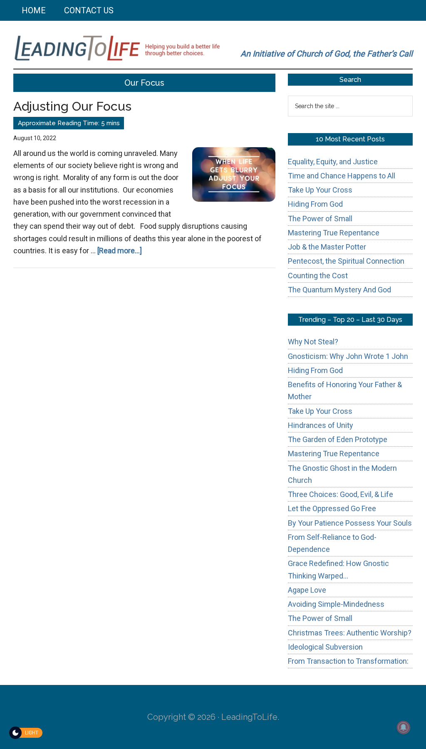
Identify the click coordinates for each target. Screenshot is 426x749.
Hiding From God (315, 204)
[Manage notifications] (403, 727)
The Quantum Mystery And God (339, 289)
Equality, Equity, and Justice (333, 161)
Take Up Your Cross (320, 189)
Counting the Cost (318, 275)
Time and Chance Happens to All (341, 175)
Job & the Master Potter (327, 246)
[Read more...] (119, 250)
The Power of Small (320, 218)
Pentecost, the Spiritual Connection (346, 261)
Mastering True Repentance (333, 232)
